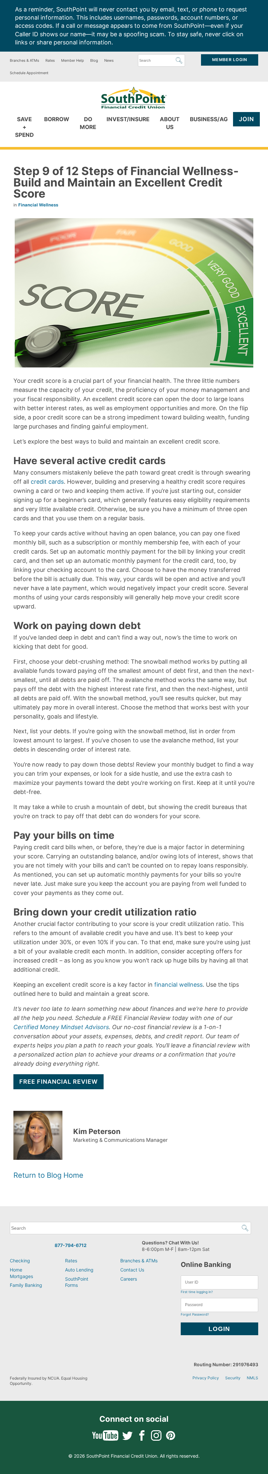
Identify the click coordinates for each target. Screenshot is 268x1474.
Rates (50, 60)
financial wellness (178, 984)
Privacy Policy (206, 1377)
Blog (94, 60)
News (109, 60)
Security (233, 1377)
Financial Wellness (38, 204)
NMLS (252, 1377)
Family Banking (26, 1285)
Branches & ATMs (24, 60)
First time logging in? (197, 1292)
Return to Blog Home (48, 1175)
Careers (128, 1279)
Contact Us (132, 1269)
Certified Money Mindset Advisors (61, 1027)
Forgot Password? (195, 1314)
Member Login (229, 59)
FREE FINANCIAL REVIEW (58, 1081)
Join (246, 119)
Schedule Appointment (29, 73)
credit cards (47, 481)
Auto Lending (79, 1269)
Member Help (72, 60)
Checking (20, 1260)
